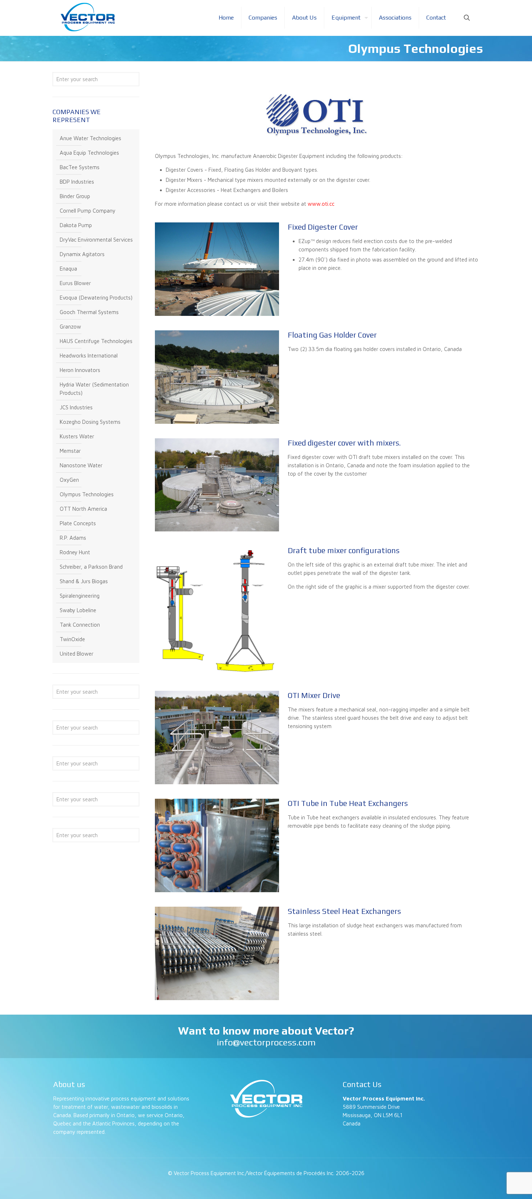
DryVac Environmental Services (96, 240)
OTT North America (83, 509)
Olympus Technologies (87, 494)
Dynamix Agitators (82, 254)
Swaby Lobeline (78, 610)
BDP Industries (77, 182)
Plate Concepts (78, 523)
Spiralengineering (80, 596)
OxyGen (69, 480)
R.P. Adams (73, 538)
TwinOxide (72, 639)
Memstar (70, 451)
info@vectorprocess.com (266, 1042)
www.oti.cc (321, 204)
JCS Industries (76, 407)
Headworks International (89, 355)
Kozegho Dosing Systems (90, 422)
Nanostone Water (81, 465)
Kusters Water (77, 436)
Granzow (70, 326)
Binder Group (75, 196)
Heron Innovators (80, 370)
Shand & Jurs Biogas (84, 581)
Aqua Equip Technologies (89, 153)
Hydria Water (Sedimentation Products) (94, 388)
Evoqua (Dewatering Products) (96, 297)
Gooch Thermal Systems (89, 312)
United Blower (76, 654)
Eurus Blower (75, 283)
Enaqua (68, 269)
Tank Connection (80, 625)
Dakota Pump (76, 225)
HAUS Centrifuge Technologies (96, 341)
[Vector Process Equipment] (87, 17)
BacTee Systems (80, 167)
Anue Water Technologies (90, 138)
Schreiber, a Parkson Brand (91, 567)
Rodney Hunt (75, 552)
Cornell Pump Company (87, 211)
